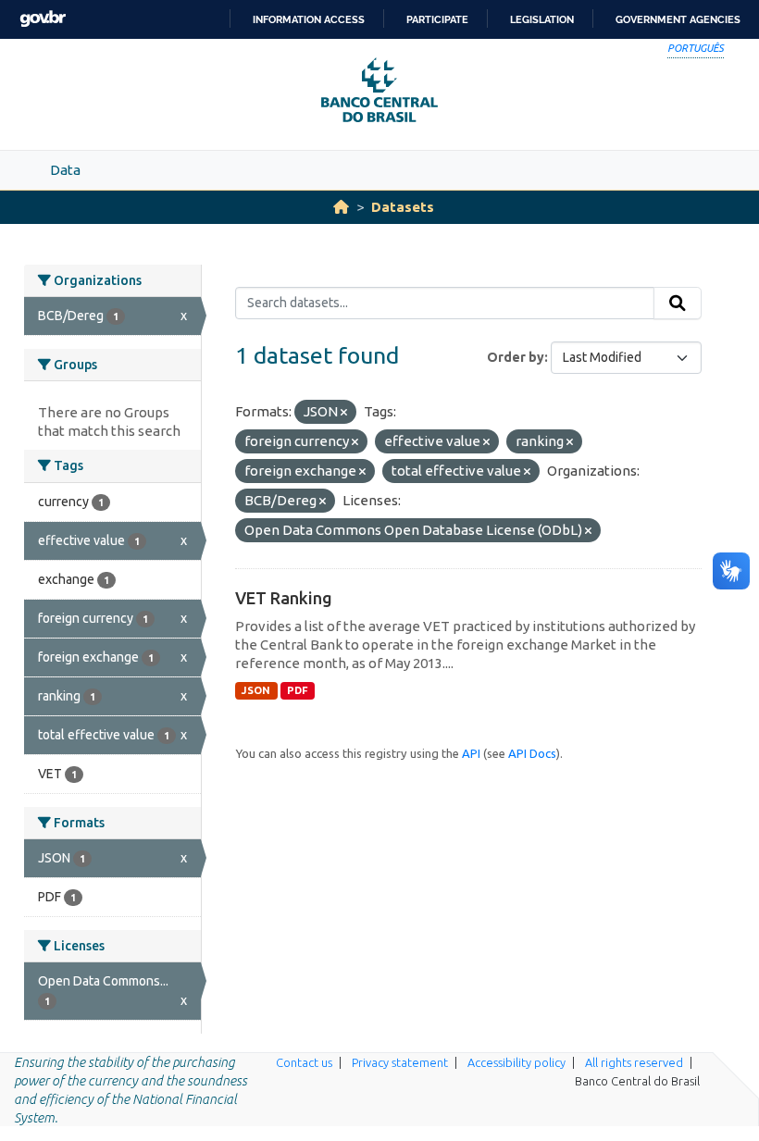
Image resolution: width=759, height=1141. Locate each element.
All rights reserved (634, 1062)
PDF (297, 690)
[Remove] (344, 412)
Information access (309, 19)
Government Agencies (678, 19)
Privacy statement (400, 1062)
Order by (515, 357)
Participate (437, 19)
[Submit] (677, 303)
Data (65, 170)
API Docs (532, 753)
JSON (256, 690)
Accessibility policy (516, 1062)
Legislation (542, 19)
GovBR (42, 19)
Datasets (402, 207)
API (471, 753)
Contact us (304, 1062)
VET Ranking (283, 598)
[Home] (341, 207)
